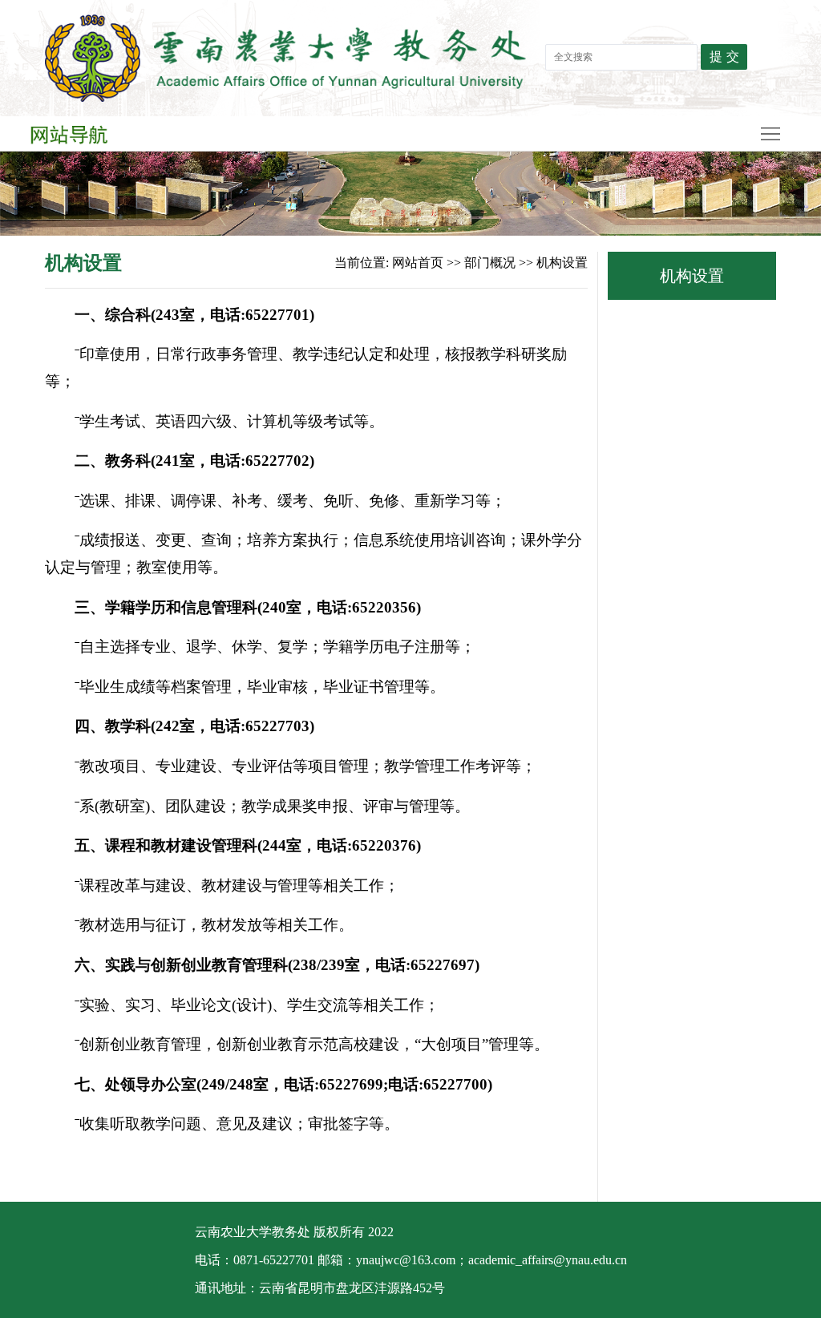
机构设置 (562, 262)
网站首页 (417, 262)
